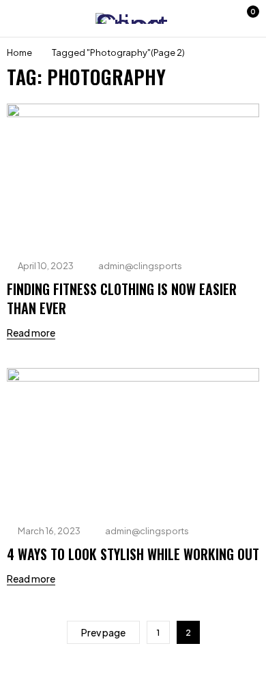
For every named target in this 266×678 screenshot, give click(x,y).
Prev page (103, 632)
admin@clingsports (140, 265)
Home (19, 52)
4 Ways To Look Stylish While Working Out (133, 554)
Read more (31, 332)
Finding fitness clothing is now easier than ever (122, 298)
